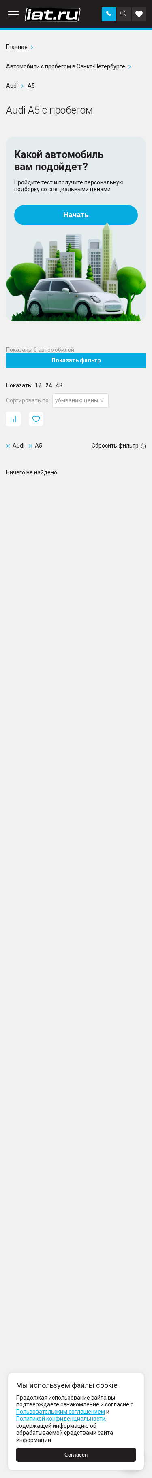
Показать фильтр (76, 360)
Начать (76, 215)
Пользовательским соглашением (60, 1411)
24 (48, 385)
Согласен (76, 1455)
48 (59, 385)
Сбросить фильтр (115, 445)
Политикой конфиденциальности (60, 1418)
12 (38, 385)
